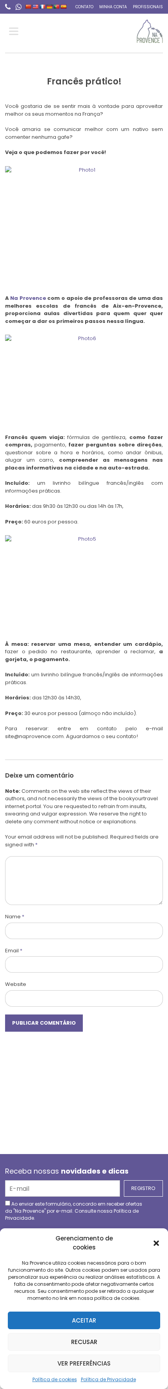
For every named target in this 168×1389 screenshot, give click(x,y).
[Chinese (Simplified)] (28, 6)
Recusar (84, 1342)
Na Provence (28, 298)
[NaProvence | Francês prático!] (150, 31)
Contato (84, 7)
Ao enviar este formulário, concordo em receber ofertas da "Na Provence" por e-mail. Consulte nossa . (73, 1211)
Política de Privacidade (108, 1379)
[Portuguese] (57, 6)
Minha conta (113, 7)
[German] (49, 6)
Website (15, 984)
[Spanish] (64, 6)
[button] (156, 1243)
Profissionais (148, 7)
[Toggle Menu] (15, 31)
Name (14, 916)
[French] (42, 6)
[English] (35, 6)
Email (13, 950)
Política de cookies (54, 1379)
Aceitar (84, 1320)
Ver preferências (84, 1363)
